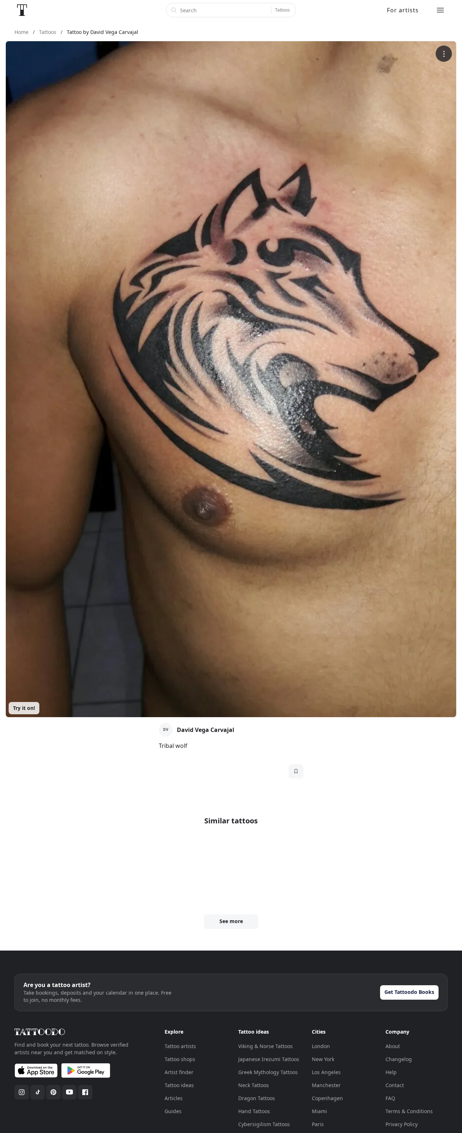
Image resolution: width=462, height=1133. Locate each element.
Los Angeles (326, 1072)
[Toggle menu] (440, 10)
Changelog (398, 1059)
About (392, 1046)
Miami (319, 1111)
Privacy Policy (401, 1124)
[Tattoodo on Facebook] (85, 1092)
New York (323, 1059)
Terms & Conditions (409, 1111)
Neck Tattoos (253, 1085)
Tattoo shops (180, 1059)
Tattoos (282, 10)
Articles (174, 1098)
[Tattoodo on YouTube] (69, 1092)
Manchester (326, 1085)
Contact (394, 1085)
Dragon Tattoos (256, 1098)
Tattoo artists (180, 1046)
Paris (318, 1124)
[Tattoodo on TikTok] (37, 1092)
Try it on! (24, 708)
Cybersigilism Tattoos (264, 1124)
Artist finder (179, 1072)
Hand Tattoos (254, 1111)
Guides (173, 1111)
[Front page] (22, 10)
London (321, 1046)
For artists (403, 10)
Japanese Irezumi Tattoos (268, 1059)
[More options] (444, 54)
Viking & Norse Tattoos (265, 1046)
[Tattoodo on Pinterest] (53, 1092)
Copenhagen (327, 1098)
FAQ (390, 1098)
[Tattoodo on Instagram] (21, 1092)
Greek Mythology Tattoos (268, 1072)
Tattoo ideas (179, 1085)
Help (391, 1072)
